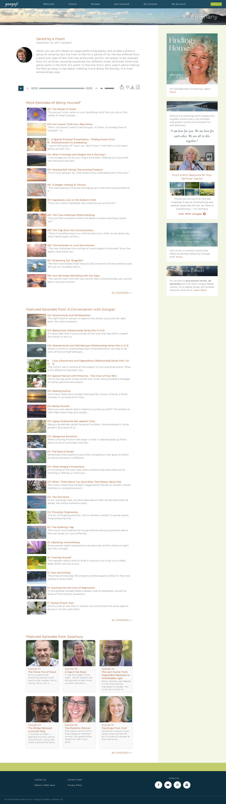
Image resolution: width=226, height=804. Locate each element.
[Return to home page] (11, 4)
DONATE (216, 4)
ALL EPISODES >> (122, 293)
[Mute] (101, 88)
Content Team (75, 780)
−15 (27, 88)
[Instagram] (177, 785)
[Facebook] (158, 785)
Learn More (200, 290)
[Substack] (186, 785)
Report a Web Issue (45, 785)
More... (180, 257)
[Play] (21, 88)
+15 (96, 88)
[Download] (132, 87)
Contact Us (40, 780)
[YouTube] (168, 785)
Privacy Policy (75, 785)
